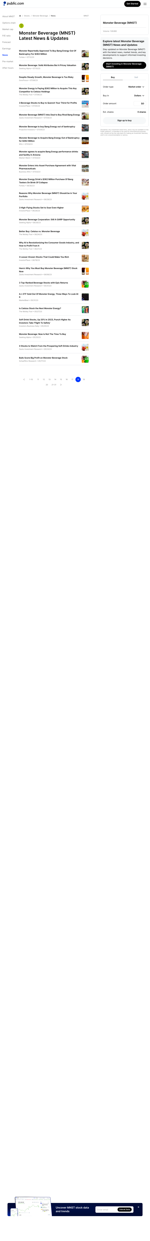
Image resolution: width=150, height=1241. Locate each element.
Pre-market (7, 61)
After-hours (7, 68)
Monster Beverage (40, 16)
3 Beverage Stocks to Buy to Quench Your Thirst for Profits (48, 103)
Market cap (7, 29)
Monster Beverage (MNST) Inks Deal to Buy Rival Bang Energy (49, 115)
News (5, 55)
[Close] (138, 1207)
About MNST (8, 16)
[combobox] (136, 87)
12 (44, 379)
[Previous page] (24, 379)
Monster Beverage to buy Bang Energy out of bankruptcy (47, 126)
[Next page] (61, 384)
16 (67, 379)
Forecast (6, 42)
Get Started (132, 3)
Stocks (27, 16)
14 (55, 379)
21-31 (54, 385)
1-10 (31, 379)
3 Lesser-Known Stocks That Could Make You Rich (44, 257)
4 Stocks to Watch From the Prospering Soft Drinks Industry (48, 346)
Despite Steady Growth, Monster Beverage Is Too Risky (46, 77)
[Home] (14, 3)
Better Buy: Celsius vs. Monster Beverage (39, 231)
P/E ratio (6, 36)
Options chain (9, 23)
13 (49, 379)
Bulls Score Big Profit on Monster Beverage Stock (43, 358)
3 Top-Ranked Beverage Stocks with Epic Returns (43, 283)
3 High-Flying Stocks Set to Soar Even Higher (41, 207)
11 (38, 379)
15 (61, 379)
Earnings (6, 48)
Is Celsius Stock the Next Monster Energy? (40, 308)
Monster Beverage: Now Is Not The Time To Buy (42, 334)
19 (84, 379)
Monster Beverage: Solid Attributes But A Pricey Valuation (47, 65)
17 (72, 379)
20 (47, 385)
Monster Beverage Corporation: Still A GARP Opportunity (47, 219)
